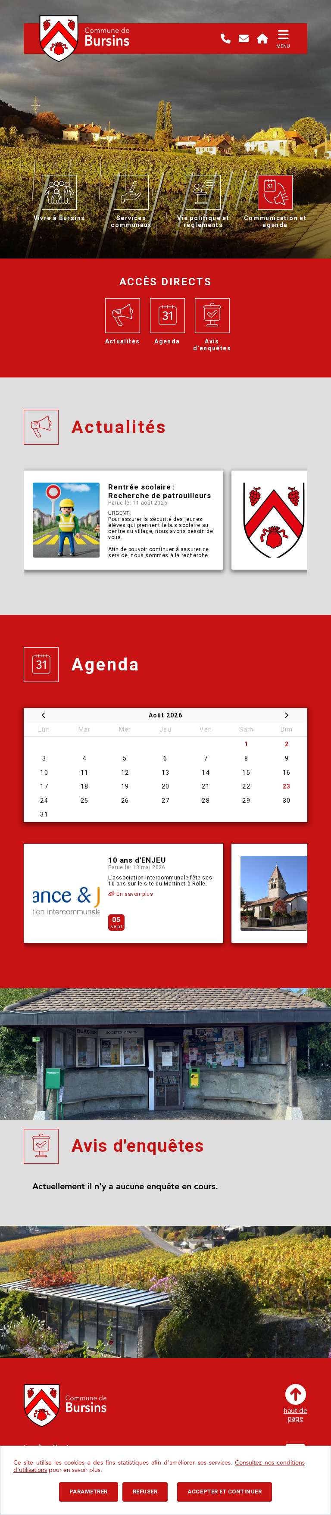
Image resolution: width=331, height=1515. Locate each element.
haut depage (295, 1414)
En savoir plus (134, 894)
